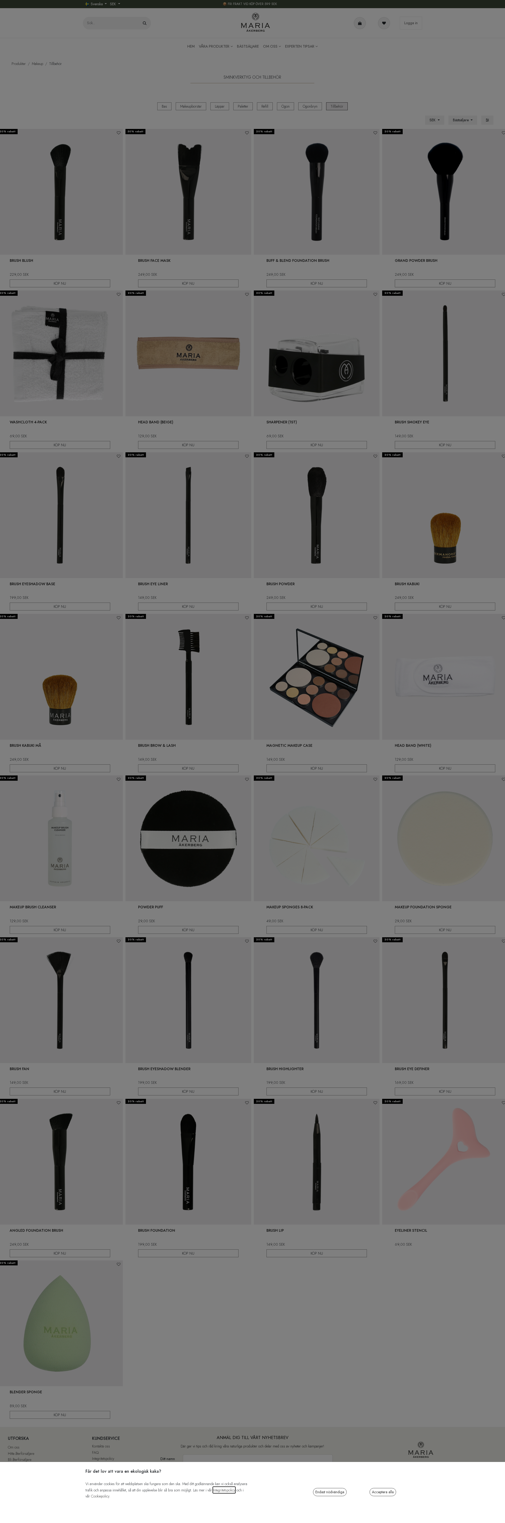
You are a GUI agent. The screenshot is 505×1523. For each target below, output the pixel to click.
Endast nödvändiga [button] (329, 1492)
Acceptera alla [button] (383, 1492)
